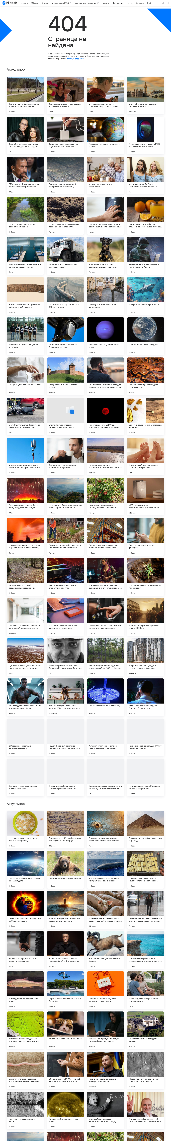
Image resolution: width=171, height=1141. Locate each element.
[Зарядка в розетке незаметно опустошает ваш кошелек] (65, 135)
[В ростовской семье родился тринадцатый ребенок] (145, 456)
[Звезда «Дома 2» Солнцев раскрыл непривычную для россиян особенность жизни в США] (145, 898)
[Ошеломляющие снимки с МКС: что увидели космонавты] (145, 135)
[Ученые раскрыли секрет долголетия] (105, 175)
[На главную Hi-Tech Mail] (11, 3)
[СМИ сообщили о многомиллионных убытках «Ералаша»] (25, 817)
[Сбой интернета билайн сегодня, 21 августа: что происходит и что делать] (105, 376)
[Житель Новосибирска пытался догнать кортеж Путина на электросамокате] (25, 95)
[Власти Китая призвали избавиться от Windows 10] (65, 416)
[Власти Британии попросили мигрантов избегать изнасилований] (145, 95)
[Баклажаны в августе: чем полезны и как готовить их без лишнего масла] (105, 817)
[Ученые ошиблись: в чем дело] (145, 336)
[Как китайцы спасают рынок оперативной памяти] (65, 577)
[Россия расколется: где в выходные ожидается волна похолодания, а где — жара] (105, 256)
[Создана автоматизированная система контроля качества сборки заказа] (105, 537)
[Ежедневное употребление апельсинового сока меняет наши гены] (145, 216)
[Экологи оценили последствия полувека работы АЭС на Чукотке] (105, 657)
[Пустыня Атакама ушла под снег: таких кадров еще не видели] (25, 657)
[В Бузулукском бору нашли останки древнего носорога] (65, 777)
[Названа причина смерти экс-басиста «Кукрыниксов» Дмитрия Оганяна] (65, 657)
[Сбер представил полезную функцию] (145, 537)
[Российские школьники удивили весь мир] (25, 336)
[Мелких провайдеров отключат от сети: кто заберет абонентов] (25, 456)
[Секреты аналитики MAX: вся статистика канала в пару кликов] (25, 938)
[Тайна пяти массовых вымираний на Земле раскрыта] (25, 1070)
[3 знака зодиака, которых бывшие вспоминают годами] (65, 95)
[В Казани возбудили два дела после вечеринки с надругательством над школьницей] (25, 1110)
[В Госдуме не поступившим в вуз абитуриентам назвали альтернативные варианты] (25, 256)
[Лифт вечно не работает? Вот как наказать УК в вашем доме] (105, 617)
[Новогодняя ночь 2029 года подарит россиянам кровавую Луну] (105, 416)
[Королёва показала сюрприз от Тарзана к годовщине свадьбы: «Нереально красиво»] (25, 135)
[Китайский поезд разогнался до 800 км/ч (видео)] (65, 296)
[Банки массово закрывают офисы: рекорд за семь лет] (145, 938)
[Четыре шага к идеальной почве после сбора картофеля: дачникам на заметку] (65, 216)
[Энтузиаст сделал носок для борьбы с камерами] (65, 336)
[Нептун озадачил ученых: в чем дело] (105, 336)
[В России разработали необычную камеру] (25, 737)
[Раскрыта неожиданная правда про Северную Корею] (145, 256)
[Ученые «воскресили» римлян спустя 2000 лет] (145, 617)
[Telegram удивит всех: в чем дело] (25, 376)
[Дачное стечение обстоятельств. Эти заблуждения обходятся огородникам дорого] (65, 537)
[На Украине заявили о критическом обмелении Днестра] (105, 456)
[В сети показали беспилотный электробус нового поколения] (65, 938)
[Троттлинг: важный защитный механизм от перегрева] (65, 617)
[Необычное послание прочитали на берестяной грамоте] (25, 296)
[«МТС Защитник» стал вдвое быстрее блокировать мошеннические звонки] (145, 697)
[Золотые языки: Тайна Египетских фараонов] (145, 416)
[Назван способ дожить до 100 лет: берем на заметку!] (145, 737)
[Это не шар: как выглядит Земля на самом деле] (25, 1030)
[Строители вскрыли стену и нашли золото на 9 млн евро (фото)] (145, 1030)
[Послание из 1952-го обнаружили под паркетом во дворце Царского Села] (65, 990)
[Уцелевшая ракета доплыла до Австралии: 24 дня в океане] (105, 1030)
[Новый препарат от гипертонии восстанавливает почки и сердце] (105, 216)
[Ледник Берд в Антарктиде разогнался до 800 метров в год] (65, 737)
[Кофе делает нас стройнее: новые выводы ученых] (65, 456)
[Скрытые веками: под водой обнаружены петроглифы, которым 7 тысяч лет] (65, 175)
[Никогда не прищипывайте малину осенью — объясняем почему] (105, 496)
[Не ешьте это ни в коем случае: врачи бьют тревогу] (25, 990)
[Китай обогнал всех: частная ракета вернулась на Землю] (105, 737)
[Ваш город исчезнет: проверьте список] (105, 135)
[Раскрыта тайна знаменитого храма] (65, 376)
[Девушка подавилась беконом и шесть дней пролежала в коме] (25, 617)
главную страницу (75, 59)
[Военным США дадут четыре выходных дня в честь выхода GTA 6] (105, 577)
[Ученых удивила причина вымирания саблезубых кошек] (25, 858)
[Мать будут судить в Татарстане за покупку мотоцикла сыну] (25, 416)
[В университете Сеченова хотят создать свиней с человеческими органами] (105, 1070)
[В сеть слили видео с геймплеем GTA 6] (105, 938)
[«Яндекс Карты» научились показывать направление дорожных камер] (105, 898)
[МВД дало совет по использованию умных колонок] (145, 496)
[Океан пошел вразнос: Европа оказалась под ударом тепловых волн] (145, 1110)
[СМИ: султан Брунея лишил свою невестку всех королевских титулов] (25, 175)
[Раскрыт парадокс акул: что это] (145, 296)
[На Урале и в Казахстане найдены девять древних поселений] (65, 496)
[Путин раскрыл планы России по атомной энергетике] (145, 777)
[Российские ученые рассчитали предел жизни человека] (65, 1070)
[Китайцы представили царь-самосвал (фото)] (65, 256)
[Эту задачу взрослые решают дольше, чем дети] (25, 777)
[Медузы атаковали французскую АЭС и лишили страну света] (65, 898)
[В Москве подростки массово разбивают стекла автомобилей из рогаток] (105, 990)
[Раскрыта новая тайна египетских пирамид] (145, 990)
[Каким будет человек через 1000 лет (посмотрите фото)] (25, 697)
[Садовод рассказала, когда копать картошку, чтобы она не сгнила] (105, 777)
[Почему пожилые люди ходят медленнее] (105, 296)
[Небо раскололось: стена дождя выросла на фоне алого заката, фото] (25, 537)
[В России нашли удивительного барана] (105, 1110)
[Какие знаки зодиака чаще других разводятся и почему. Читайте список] (145, 858)
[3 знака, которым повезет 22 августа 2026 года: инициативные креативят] (65, 697)
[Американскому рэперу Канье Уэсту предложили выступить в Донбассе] (25, 496)
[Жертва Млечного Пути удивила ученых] (145, 817)
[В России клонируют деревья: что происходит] (145, 577)
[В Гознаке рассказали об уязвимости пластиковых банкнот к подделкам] (65, 817)
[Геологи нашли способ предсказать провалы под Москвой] (25, 577)
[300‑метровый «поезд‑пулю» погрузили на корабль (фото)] (25, 898)
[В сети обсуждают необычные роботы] (105, 858)
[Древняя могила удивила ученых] (65, 1030)
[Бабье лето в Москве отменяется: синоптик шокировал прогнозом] (145, 1070)
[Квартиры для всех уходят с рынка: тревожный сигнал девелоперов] (145, 657)
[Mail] (4, 3)
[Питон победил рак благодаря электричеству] (145, 376)
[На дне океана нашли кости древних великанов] (25, 216)
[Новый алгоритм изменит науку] (105, 697)
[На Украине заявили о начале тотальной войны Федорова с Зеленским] (65, 1110)
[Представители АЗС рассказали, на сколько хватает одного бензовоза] (65, 858)
